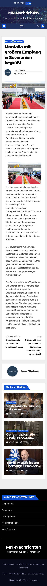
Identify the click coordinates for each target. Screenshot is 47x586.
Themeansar (23, 568)
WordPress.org (9, 529)
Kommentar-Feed (10, 523)
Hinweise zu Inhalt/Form (18, 580)
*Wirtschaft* (12, 431)
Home (5, 574)
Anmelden (7, 510)
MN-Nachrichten (23, 13)
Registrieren (8, 504)
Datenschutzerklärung (36, 574)
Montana (8, 41)
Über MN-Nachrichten (17, 574)
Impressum (34, 580)
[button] (38, 26)
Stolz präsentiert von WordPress (15, 564)
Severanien (18, 41)
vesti (25, 442)
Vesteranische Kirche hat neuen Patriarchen (22, 409)
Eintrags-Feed (9, 516)
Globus (22, 70)
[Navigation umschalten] (22, 26)
